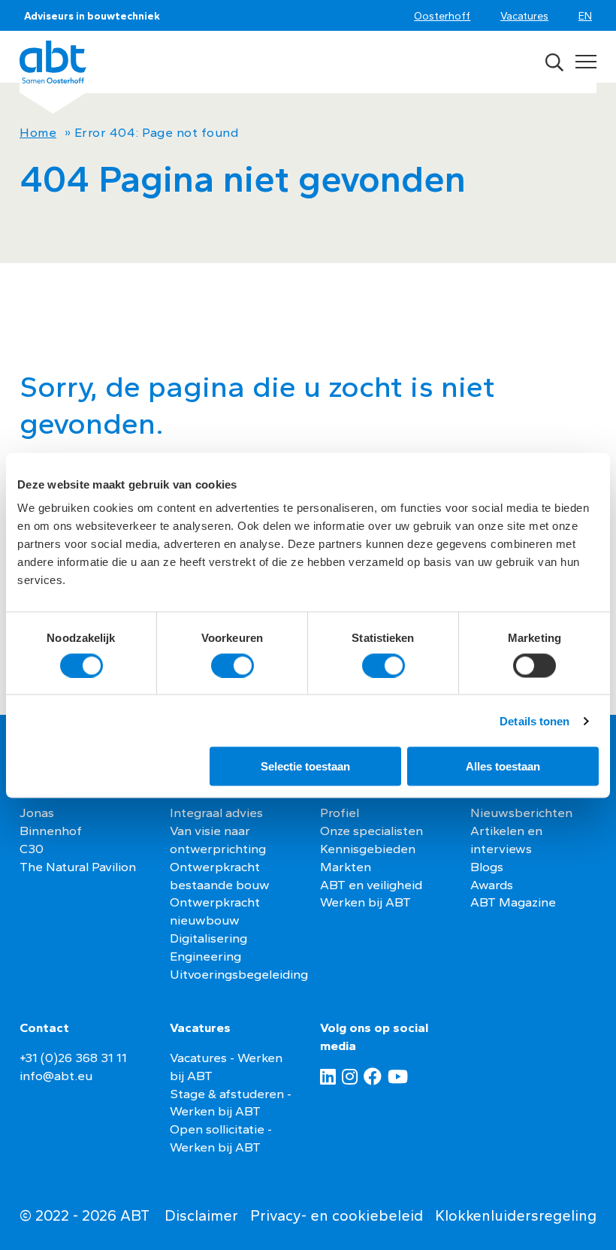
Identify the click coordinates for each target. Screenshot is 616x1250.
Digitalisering (208, 938)
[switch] (232, 665)
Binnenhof (51, 830)
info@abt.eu (56, 1075)
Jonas (37, 812)
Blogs (486, 866)
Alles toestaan (503, 766)
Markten (345, 866)
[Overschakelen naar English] (587, 17)
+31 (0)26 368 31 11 (73, 1057)
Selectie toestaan (305, 766)
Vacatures (524, 16)
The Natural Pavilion (78, 866)
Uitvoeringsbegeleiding (239, 974)
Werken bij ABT (365, 902)
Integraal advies (216, 812)
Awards (491, 884)
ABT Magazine (513, 902)
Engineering (205, 956)
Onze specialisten (371, 830)
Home (38, 132)
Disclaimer (201, 1215)
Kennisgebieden (367, 848)
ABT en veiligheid (371, 884)
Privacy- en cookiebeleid (336, 1215)
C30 (32, 848)
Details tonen (534, 720)
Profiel (339, 812)
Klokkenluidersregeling (515, 1215)
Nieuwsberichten (521, 812)
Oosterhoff (442, 16)
